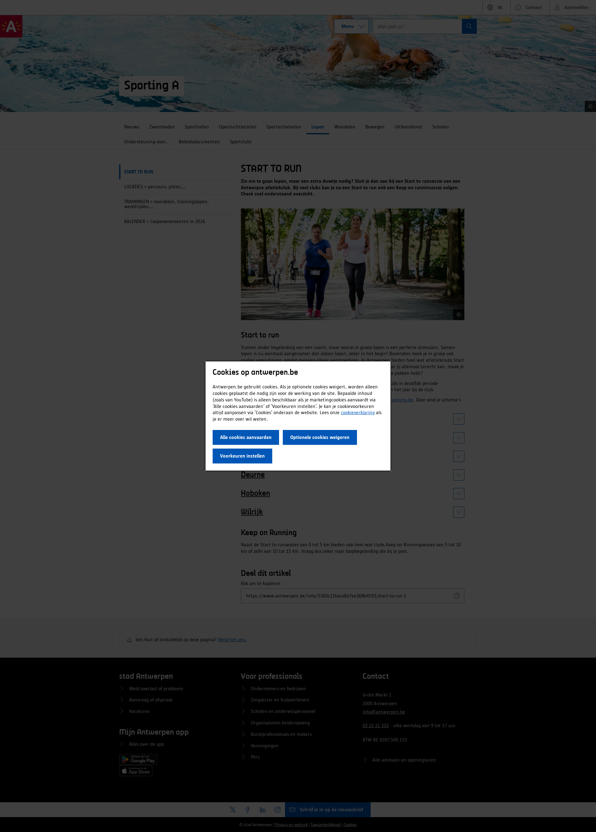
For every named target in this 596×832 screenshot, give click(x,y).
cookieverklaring (358, 412)
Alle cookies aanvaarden (246, 437)
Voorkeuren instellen (242, 455)
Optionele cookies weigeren (320, 437)
